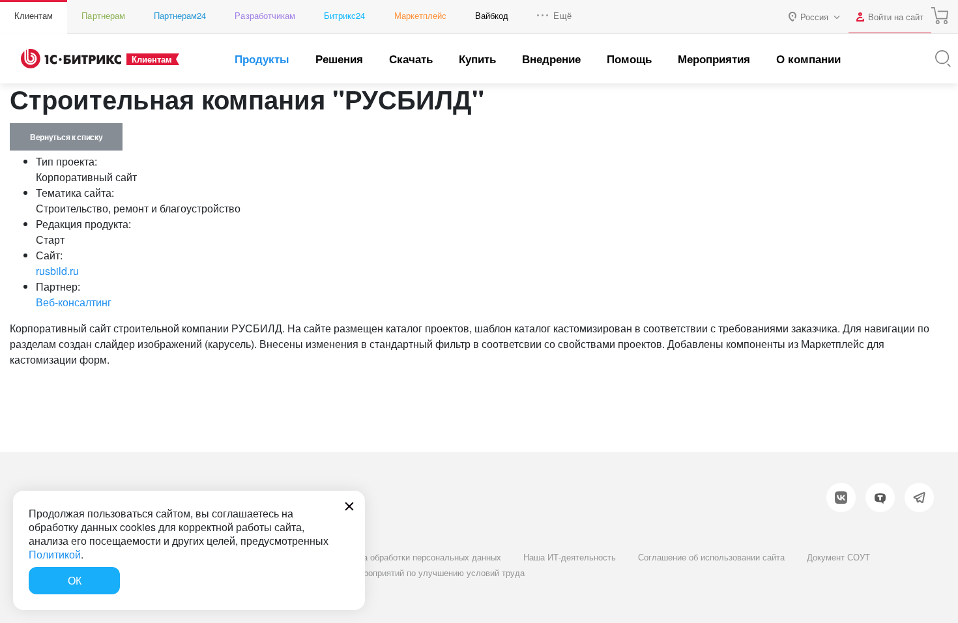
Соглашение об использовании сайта (711, 557)
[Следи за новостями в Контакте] (841, 497)
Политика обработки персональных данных (415, 557)
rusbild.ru (57, 270)
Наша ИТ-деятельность (569, 557)
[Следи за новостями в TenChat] (880, 497)
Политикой (55, 554)
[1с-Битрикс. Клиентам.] (71, 58)
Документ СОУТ (838, 557)
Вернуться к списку (66, 137)
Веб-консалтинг (73, 302)
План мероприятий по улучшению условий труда (427, 572)
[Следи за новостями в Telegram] (919, 497)
